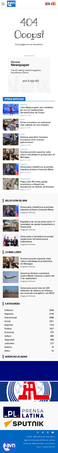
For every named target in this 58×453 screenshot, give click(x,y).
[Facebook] (37, 432)
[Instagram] (42, 432)
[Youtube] (52, 432)
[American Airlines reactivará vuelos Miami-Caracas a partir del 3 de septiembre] (11, 277)
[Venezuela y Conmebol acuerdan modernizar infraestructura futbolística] (11, 240)
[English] (47, 3)
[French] (50, 3)
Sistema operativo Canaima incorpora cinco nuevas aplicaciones (34, 140)
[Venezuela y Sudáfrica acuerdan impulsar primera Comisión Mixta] (11, 169)
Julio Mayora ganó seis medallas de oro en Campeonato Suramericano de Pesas (36, 110)
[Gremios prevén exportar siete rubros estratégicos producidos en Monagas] (11, 154)
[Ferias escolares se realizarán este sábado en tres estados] (11, 125)
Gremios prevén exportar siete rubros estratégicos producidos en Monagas (37, 154)
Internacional (25, 179)
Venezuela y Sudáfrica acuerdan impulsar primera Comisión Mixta (36, 168)
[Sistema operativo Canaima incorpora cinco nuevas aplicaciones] (11, 139)
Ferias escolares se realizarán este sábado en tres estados (35, 123)
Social (22, 119)
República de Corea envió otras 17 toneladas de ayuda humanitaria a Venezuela (37, 224)
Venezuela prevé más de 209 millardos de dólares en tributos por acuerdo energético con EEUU (37, 290)
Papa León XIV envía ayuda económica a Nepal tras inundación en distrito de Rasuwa (37, 184)
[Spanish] (54, 3)
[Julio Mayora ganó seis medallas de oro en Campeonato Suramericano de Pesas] (11, 110)
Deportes (23, 104)
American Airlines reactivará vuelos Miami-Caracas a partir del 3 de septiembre (37, 276)
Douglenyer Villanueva (27, 213)
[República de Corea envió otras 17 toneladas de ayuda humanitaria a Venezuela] (11, 226)
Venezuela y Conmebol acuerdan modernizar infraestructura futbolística (37, 239)
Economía (24, 149)
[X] (47, 432)
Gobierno (24, 164)
